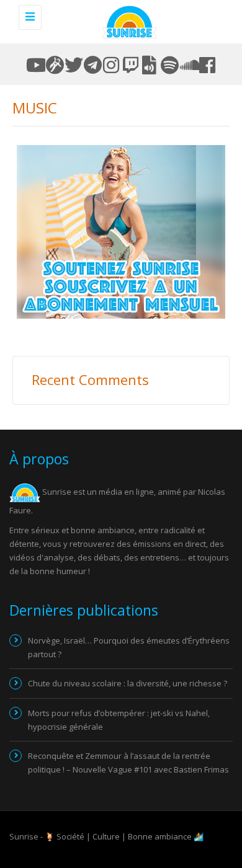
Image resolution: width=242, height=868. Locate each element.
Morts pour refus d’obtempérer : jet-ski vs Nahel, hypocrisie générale (119, 719)
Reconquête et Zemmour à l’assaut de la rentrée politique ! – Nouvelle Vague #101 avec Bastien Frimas (128, 762)
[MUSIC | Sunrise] (127, 21)
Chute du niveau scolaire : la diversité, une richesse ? (127, 683)
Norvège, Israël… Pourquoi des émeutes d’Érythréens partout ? (129, 647)
